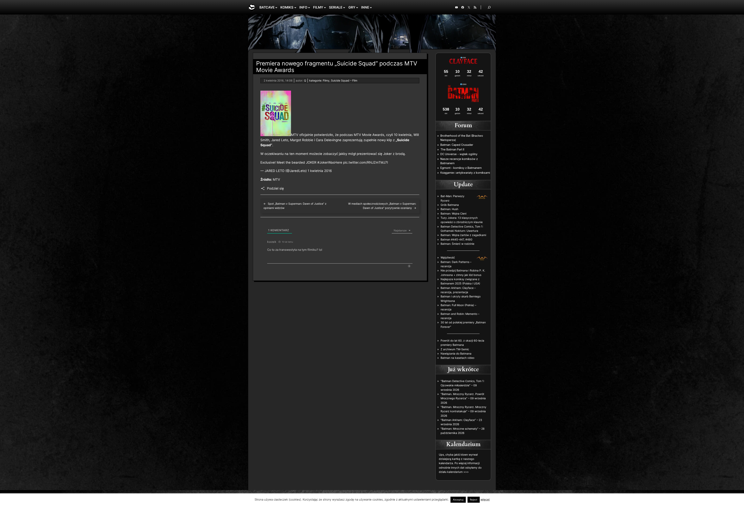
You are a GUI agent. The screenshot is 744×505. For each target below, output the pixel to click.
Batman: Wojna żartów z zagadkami (463, 235)
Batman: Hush (449, 209)
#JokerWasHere (329, 162)
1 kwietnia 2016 (320, 171)
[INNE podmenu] (371, 7)
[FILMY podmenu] (325, 7)
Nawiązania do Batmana (456, 353)
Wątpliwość (448, 257)
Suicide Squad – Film (344, 80)
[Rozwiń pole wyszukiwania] (489, 7)
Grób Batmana (450, 204)
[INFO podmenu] (309, 7)
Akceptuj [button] (458, 499)
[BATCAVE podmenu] (276, 7)
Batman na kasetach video (457, 357)
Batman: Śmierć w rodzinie (457, 243)
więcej (485, 499)
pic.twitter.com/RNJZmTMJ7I (365, 162)
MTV (276, 179)
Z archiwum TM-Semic (455, 349)
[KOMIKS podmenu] (295, 7)
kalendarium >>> (458, 471)
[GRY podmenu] (357, 7)
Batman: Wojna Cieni (453, 213)
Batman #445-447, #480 (456, 239)
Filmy (326, 80)
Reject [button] (473, 499)
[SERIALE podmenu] (344, 7)
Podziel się (275, 188)
